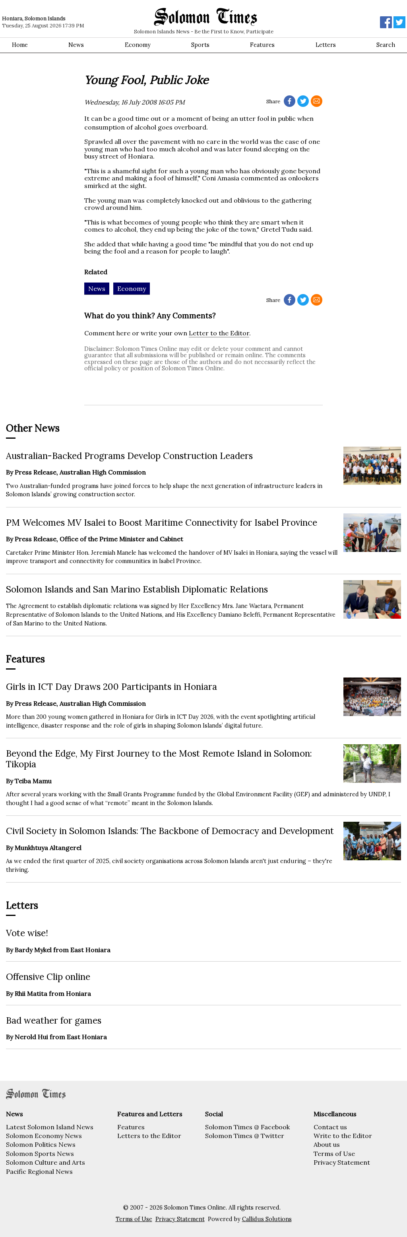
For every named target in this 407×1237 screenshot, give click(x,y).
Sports (200, 44)
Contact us (330, 1127)
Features (262, 44)
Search (385, 44)
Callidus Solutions (267, 1219)
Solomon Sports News (40, 1154)
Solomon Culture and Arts (45, 1162)
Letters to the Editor (149, 1136)
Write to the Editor (343, 1136)
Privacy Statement (342, 1162)
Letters (326, 44)
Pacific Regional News (39, 1171)
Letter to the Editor (219, 333)
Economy (138, 44)
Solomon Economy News (44, 1136)
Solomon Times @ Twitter (244, 1136)
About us (327, 1144)
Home (20, 44)
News (76, 44)
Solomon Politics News (41, 1144)
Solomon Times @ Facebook (247, 1127)
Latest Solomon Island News (49, 1127)
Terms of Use (334, 1154)
